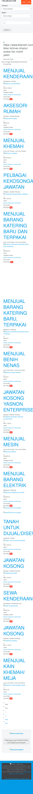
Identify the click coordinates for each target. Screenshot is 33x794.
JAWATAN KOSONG (13, 563)
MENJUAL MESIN (14, 441)
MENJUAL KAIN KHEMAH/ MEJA (14, 669)
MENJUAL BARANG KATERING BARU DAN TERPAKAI (15, 225)
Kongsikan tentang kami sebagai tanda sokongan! (17, 741)
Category (5, 5)
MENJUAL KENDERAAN (18, 73)
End (6, 723)
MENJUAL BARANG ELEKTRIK (14, 479)
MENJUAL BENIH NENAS (14, 359)
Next (6, 719)
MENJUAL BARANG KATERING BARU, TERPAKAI (15, 313)
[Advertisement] (16, 279)
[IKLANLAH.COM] (9, 2)
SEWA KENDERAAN (18, 595)
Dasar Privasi (25, 778)
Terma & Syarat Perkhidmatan (12, 778)
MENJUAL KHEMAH (14, 143)
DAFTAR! (23, 2)
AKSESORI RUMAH (15, 108)
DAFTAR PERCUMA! (29, 2)
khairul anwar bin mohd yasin (12, 95)
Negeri (4, 13)
